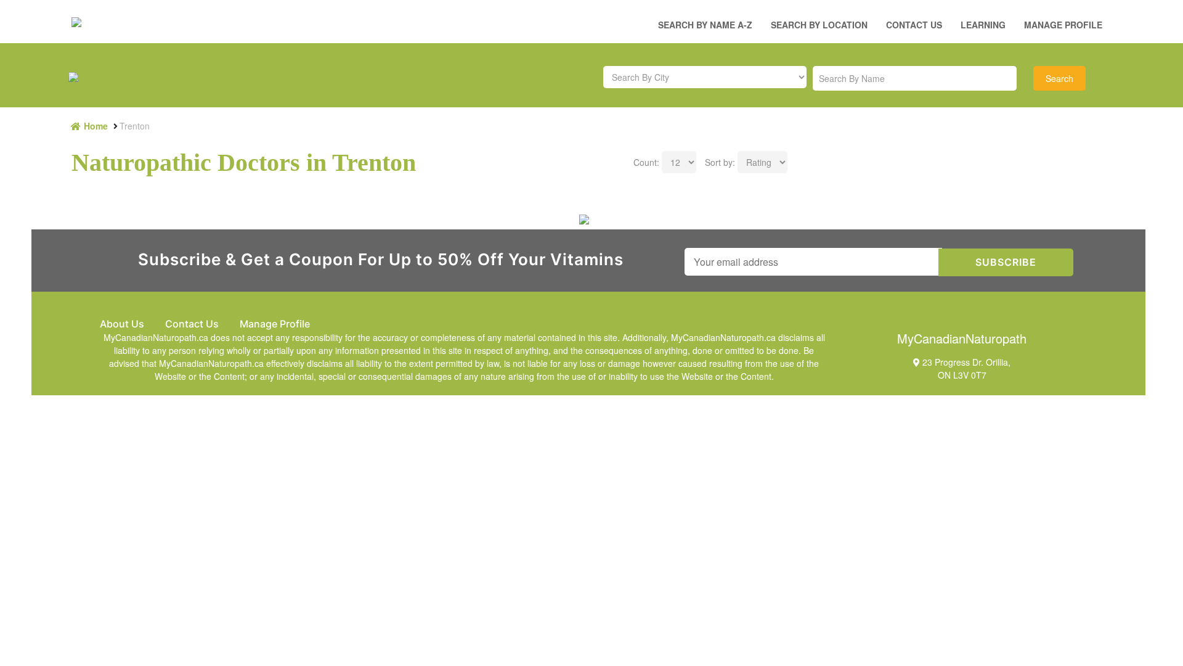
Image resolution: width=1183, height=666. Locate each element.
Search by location (819, 24)
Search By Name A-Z (705, 24)
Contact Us (914, 24)
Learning (983, 24)
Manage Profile (1063, 24)
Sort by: (720, 162)
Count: (646, 162)
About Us (122, 324)
